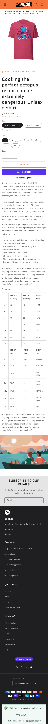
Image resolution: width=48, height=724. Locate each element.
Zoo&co (19, 700)
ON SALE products (12, 576)
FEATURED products (12, 560)
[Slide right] (29, 65)
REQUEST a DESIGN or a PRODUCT (18, 549)
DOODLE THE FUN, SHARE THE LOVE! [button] (19, 72)
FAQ (6, 650)
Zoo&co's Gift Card (12, 607)
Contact (8, 534)
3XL (6, 145)
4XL (15, 145)
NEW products (10, 570)
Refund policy (10, 639)
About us (8, 529)
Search (7, 602)
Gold (6, 131)
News (6, 597)
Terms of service (11, 628)
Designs (7, 591)
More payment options (24, 178)
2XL (37, 140)
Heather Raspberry (12, 125)
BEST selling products (13, 565)
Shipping (4, 117)
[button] (5, 4)
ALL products (9, 554)
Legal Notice (9, 644)
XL (28, 140)
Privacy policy (10, 623)
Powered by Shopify (29, 700)
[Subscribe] (40, 500)
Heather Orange (33, 125)
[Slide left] (18, 65)
